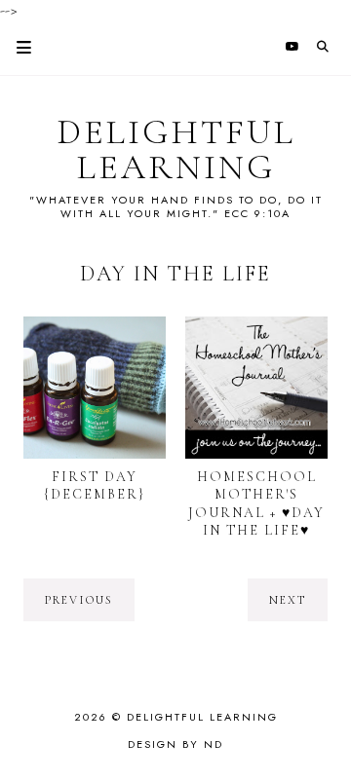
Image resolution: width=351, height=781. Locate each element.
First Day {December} (94, 485)
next (287, 600)
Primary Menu (15, 47)
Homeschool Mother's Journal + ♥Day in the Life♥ (256, 503)
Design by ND (175, 744)
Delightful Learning (176, 150)
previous (79, 600)
